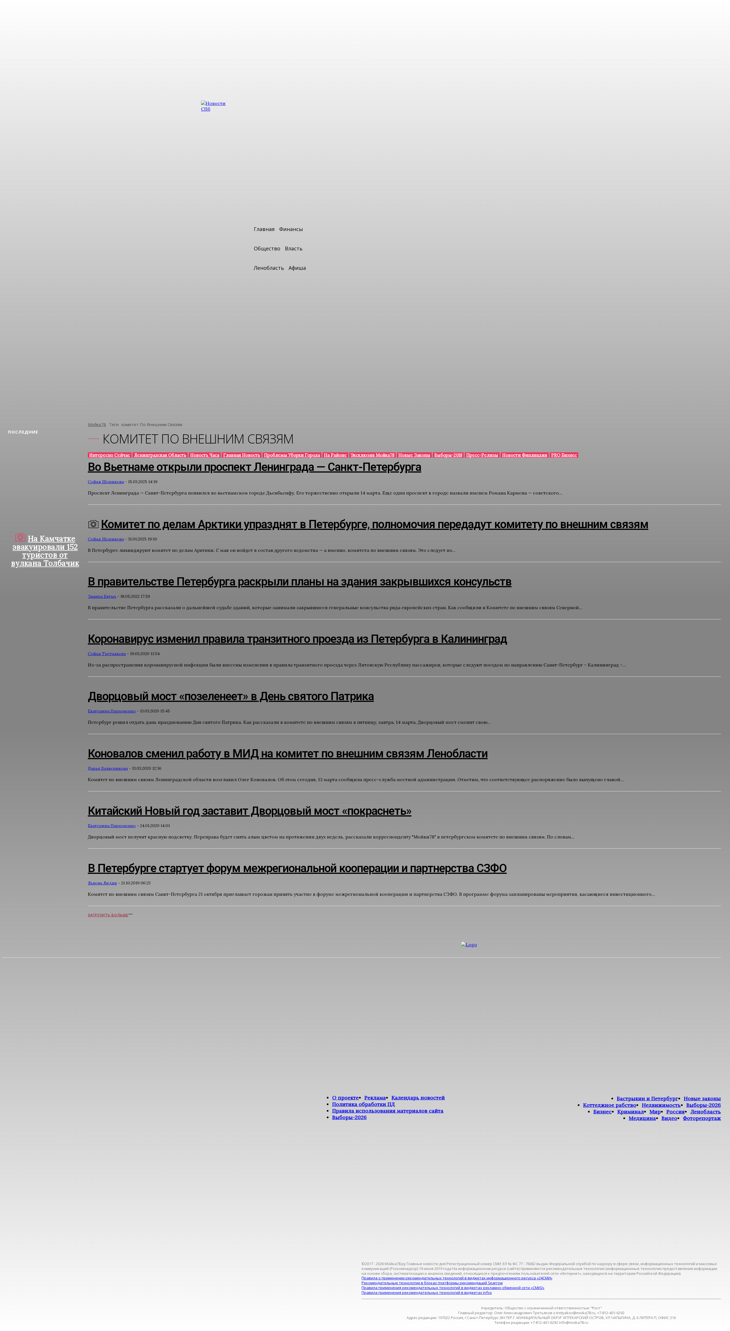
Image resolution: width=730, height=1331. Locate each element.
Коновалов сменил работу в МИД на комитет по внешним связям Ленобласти (288, 753)
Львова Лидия (102, 883)
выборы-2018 (448, 455)
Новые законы (414, 455)
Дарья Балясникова (108, 768)
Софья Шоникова (106, 481)
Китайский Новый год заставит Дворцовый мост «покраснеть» (249, 811)
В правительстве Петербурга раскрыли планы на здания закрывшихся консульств (300, 581)
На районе (335, 455)
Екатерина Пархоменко (112, 711)
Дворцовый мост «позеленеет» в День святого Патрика (231, 696)
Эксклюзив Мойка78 (372, 455)
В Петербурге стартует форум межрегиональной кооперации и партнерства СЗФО (297, 868)
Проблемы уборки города (292, 455)
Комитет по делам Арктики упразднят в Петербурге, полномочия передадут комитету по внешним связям (374, 524)
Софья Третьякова (107, 653)
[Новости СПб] (218, 257)
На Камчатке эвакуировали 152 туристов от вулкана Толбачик (45, 551)
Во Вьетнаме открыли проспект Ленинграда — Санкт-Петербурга (254, 467)
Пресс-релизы (482, 455)
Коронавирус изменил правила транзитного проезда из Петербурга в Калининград (297, 639)
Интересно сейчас (109, 455)
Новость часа (204, 455)
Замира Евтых (102, 596)
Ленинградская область (160, 455)
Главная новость (241, 455)
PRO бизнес (564, 455)
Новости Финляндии (524, 455)
